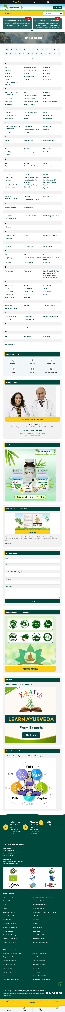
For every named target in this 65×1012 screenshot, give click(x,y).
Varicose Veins (10, 328)
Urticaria (8, 319)
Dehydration (28, 126)
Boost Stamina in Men (31, 101)
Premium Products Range (40, 976)
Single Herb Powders (9, 964)
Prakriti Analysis (37, 927)
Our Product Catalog (9, 935)
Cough (26, 118)
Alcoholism (46, 67)
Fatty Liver (8, 149)
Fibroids (26, 149)
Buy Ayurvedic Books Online (41, 979)
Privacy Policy (36, 931)
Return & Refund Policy (39, 935)
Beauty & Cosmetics (38, 964)
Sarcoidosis (9, 285)
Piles (6, 255)
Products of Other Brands (11, 979)
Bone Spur (8, 101)
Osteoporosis (47, 246)
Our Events (35, 920)
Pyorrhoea (46, 263)
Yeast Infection (10, 344)
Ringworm (27, 271)
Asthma (26, 79)
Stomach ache (9, 294)
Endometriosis (29, 140)
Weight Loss (47, 336)
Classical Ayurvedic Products (12, 953)
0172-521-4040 (15, 831)
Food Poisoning (29, 152)
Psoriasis (8, 263)
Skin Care (46, 288)
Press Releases (8, 931)
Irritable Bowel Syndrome (32, 199)
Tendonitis (8, 305)
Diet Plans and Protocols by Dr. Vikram (44, 912)
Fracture (7, 155)
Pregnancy (8, 258)
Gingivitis (27, 163)
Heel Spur (8, 180)
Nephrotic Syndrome (50, 235)
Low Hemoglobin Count (51, 216)
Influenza (27, 196)
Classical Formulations (39, 908)
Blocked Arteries (29, 98)
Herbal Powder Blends (39, 960)
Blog (4, 904)
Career (5, 908)
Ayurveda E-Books (8, 901)
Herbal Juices (7, 972)
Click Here (44, 27)
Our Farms (35, 923)
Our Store (58, 7)
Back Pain (27, 92)
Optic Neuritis (28, 246)
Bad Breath (46, 92)
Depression (47, 126)
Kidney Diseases (10, 207)
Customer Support (9, 912)
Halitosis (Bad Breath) (51, 372)
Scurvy (7, 288)
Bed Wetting (9, 98)
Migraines (8, 227)
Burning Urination (30, 104)
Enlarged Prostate (49, 140)
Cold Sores (27, 115)
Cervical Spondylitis (30, 112)
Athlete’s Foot (47, 79)
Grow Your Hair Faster (31, 166)
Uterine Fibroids (29, 319)
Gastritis (8, 163)
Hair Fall (7, 174)
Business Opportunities (39, 904)
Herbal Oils (6, 976)
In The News (36, 916)
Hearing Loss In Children (32, 177)
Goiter (45, 163)
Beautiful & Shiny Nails (31, 95)
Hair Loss (27, 174)
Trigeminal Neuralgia (11, 308)
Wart (6, 336)
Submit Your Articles (38, 938)
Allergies (8, 70)
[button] (32, 30)
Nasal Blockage (10, 235)
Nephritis (27, 235)
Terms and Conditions (10, 942)
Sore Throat (47, 291)
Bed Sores (46, 95)
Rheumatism (9, 271)
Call (57, 1010)
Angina (26, 73)
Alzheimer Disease (30, 70)
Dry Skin (27, 132)
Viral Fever (27, 328)
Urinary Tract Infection (50, 316)
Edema (7, 140)
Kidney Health (28, 207)
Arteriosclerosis (29, 76)
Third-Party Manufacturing (40, 942)
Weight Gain (28, 336)
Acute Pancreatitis (30, 67)
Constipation (9, 118)
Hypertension (47, 185)
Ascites (7, 79)
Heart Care (46, 177)
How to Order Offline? (10, 916)
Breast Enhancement (50, 101)
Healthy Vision (9, 177)
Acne (6, 67)
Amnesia (46, 70)
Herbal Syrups (36, 972)
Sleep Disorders (29, 291)
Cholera (45, 112)
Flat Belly (8, 152)
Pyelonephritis (28, 263)
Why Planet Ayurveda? (10, 927)
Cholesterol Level (10, 115)
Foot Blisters (47, 152)
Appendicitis (9, 76)
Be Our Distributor (38, 901)
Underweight (28, 316)
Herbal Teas (36, 968)
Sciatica (26, 285)
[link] (17, 23)
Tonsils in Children (49, 305)
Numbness (8, 238)
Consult (8, 1010)
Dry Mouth (8, 132)
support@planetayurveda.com (32, 419)
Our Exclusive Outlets (9, 923)
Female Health (51, 363)
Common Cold (48, 115)
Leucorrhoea (9, 216)
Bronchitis (8, 104)
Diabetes (46, 129)
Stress (26, 294)
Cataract (8, 112)
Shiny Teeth (28, 288)
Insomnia (46, 196)
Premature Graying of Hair (32, 258)
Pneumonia (47, 255)
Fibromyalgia (47, 149)
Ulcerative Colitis (10, 316)
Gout (6, 166)
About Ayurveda (8, 897)
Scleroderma (47, 285)
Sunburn (27, 297)
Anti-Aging (46, 73)
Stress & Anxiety (10, 297)
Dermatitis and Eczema (31, 129)
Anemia (7, 73)
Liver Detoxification (30, 216)
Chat (40, 1010)
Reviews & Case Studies (10, 938)
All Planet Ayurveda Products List (42, 897)
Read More (8, 543)
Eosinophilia (13, 363)
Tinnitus (26, 305)
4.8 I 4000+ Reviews (27, 2)
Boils (44, 98)
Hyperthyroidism (48, 188)
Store (24, 1010)
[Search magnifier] (61, 13)
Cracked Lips (47, 118)
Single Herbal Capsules (10, 957)
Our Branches (7, 920)
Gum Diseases (48, 166)
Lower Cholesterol (11, 218)
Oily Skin (8, 246)
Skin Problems (9, 291)
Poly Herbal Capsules (9, 960)
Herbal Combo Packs (38, 957)
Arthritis (46, 76)
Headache (46, 174)
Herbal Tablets (7, 968)
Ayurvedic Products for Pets (41, 953)
